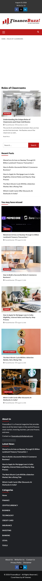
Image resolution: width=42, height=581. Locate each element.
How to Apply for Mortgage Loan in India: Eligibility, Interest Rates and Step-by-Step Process (19, 176)
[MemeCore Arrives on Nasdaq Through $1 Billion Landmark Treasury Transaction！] (21, 219)
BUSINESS (7, 114)
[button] (3, 32)
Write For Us (21, 5)
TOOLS (5, 545)
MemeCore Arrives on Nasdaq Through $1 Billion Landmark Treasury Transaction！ (19, 161)
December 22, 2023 (22, 125)
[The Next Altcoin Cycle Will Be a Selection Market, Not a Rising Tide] (21, 342)
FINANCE (6, 309)
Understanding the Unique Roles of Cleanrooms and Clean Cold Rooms (16, 120)
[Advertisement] (21, 63)
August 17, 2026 (21, 280)
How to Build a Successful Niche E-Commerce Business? (20, 168)
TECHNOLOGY (8, 515)
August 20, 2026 (21, 240)
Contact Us (30, 560)
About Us (9, 560)
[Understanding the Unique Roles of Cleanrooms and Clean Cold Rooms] (21, 104)
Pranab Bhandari (10, 125)
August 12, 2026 (21, 363)
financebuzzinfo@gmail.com (22, 436)
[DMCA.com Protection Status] (9, 440)
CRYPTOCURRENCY (9, 352)
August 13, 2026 (21, 323)
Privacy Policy (16, 562)
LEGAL (5, 540)
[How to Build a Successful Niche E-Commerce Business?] (21, 259)
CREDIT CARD (8, 392)
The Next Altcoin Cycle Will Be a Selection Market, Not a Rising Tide (19, 185)
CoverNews (15, 577)
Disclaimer (27, 562)
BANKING (6, 535)
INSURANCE (7, 525)
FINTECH (6, 229)
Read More (6, 136)
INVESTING (6, 530)
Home (4, 495)
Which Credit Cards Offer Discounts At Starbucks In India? (18, 192)
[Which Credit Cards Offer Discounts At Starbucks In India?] (21, 382)
